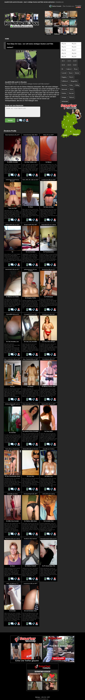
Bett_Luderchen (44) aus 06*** (12, 359)
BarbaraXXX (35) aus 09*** (49, 404)
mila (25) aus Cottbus (48, 449)
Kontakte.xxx (60, 2)
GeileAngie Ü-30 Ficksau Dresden (12, 180)
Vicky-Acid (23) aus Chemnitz (30, 404)
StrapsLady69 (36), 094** (30, 224)
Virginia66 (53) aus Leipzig (48, 224)
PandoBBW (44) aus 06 (12, 314)
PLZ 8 (74, 53)
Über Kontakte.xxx (68, 6)
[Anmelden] (78, 7)
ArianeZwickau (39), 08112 (30, 134)
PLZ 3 (64, 53)
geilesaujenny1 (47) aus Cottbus (30, 270)
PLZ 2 (64, 50)
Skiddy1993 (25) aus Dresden (30, 449)
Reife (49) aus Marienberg (12, 449)
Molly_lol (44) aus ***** (12, 583)
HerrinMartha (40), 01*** (48, 359)
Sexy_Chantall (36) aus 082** (30, 359)
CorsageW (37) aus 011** (30, 314)
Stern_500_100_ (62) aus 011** (30, 179)
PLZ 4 (64, 56)
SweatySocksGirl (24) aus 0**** (48, 538)
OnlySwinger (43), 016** (48, 314)
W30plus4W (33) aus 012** (12, 224)
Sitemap (37, 697)
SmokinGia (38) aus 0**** (48, 269)
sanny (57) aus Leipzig (48, 493)
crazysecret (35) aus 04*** (30, 583)
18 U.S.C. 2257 (45, 697)
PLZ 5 (74, 44)
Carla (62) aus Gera (12, 493)
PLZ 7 (74, 50)
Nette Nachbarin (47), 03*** (12, 134)
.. (48, 172)
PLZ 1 (64, 47)
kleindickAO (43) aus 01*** (12, 269)
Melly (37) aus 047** (48, 134)
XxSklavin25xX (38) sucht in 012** (12, 404)
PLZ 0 (64, 44)
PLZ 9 (74, 56)
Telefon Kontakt (56, 6)
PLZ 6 (74, 47)
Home (7, 39)
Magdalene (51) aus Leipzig (12, 538)
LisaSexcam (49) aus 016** (48, 179)
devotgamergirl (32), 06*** (30, 493)
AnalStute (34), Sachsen (30, 538)
